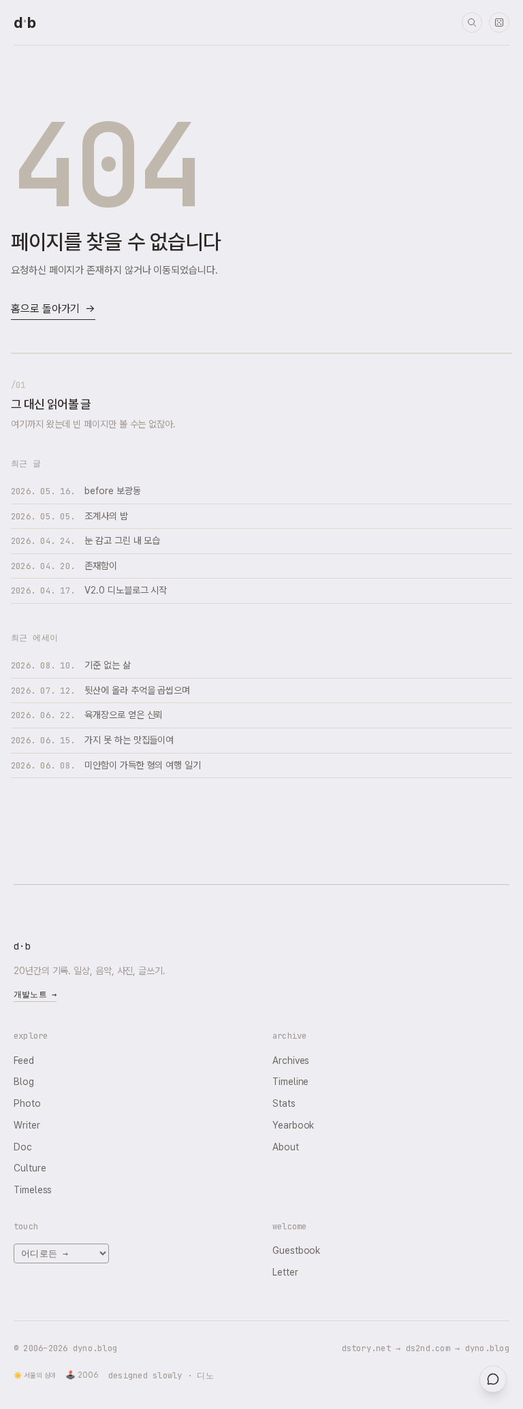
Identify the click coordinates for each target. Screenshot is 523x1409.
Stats (284, 1103)
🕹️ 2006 (82, 1375)
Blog (24, 1081)
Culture (30, 1168)
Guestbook (296, 1250)
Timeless (33, 1189)
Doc (23, 1146)
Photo (27, 1103)
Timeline (290, 1081)
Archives (290, 1060)
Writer (27, 1125)
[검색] (472, 22)
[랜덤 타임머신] (499, 22)
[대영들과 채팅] (493, 1379)
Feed (24, 1060)
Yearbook (293, 1125)
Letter (285, 1272)
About (285, 1146)
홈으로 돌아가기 (53, 308)
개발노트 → (35, 994)
